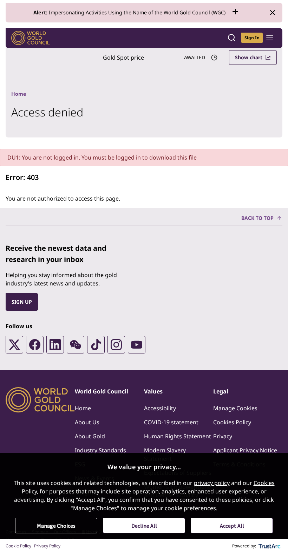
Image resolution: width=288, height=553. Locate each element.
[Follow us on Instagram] (116, 344)
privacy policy (212, 483)
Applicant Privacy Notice (245, 450)
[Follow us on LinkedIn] (55, 344)
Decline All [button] (144, 525)
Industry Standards (100, 450)
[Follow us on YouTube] (136, 344)
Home (83, 408)
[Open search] (231, 38)
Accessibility (160, 408)
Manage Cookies (235, 408)
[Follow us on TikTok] (96, 344)
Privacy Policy (47, 546)
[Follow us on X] (14, 344)
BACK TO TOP (257, 218)
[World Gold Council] (30, 38)
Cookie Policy (18, 546)
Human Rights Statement (177, 436)
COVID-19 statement (171, 422)
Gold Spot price (123, 57)
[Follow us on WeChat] (75, 344)
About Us (87, 422)
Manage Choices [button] (56, 525)
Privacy (222, 436)
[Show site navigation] (270, 38)
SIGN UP (22, 301)
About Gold (90, 436)
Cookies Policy (232, 422)
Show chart (248, 57)
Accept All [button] (232, 525)
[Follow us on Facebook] (35, 344)
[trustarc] (269, 546)
